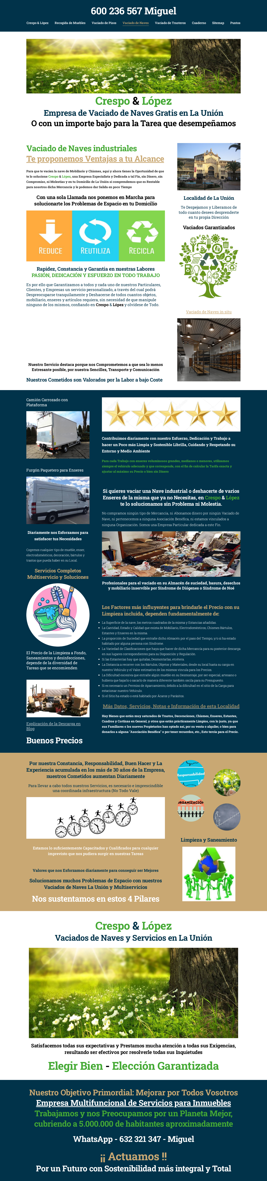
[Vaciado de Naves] (208, 350)
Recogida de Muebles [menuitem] (70, 23)
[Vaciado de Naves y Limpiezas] (133, 66)
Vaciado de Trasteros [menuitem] (170, 23)
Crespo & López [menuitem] (37, 23)
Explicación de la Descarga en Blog (53, 726)
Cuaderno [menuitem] (199, 23)
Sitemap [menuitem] (218, 23)
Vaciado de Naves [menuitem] (136, 23)
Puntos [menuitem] (235, 23)
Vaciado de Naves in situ (209, 311)
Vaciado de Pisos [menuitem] (104, 23)
